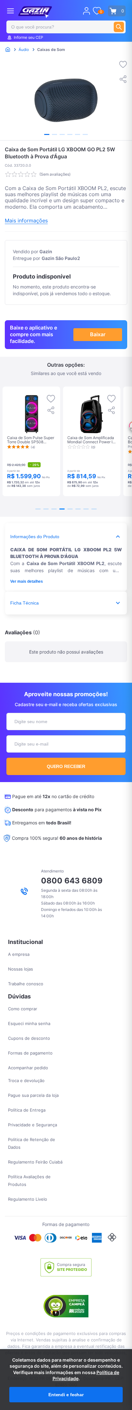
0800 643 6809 (72, 880)
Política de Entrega (26, 1110)
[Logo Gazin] (35, 12)
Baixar (97, 334)
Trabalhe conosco (25, 983)
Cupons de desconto (29, 1038)
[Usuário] (86, 11)
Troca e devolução (26, 1080)
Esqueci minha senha (29, 1023)
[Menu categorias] (10, 11)
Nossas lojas (20, 969)
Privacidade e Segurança (32, 1124)
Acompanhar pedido (28, 1067)
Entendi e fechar (66, 1394)
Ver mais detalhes (26, 581)
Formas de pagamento (30, 1052)
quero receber (66, 766)
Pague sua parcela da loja (33, 1095)
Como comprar (22, 1008)
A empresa (18, 954)
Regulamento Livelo (27, 1199)
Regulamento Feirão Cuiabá (35, 1161)
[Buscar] (119, 27)
